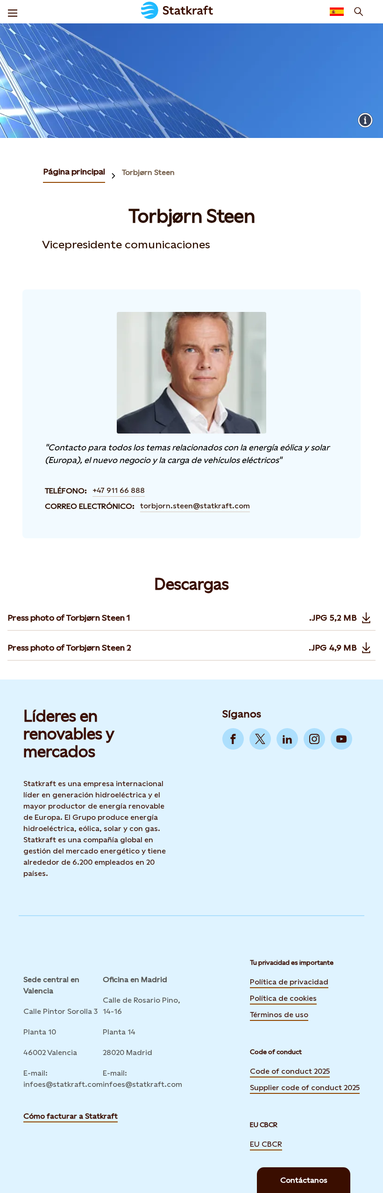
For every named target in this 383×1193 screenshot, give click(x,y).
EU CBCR (266, 1143)
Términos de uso (279, 1014)
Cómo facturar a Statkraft (70, 1116)
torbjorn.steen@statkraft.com (195, 505)
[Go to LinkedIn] (287, 739)
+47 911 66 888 (118, 490)
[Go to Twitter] (260, 739)
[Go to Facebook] (233, 739)
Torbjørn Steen (148, 172)
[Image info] (365, 120)
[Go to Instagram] (314, 739)
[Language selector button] (337, 11)
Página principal (74, 171)
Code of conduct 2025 (290, 1071)
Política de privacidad (289, 981)
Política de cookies (283, 997)
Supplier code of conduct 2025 (305, 1087)
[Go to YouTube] (341, 739)
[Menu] (12, 11)
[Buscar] (358, 11)
